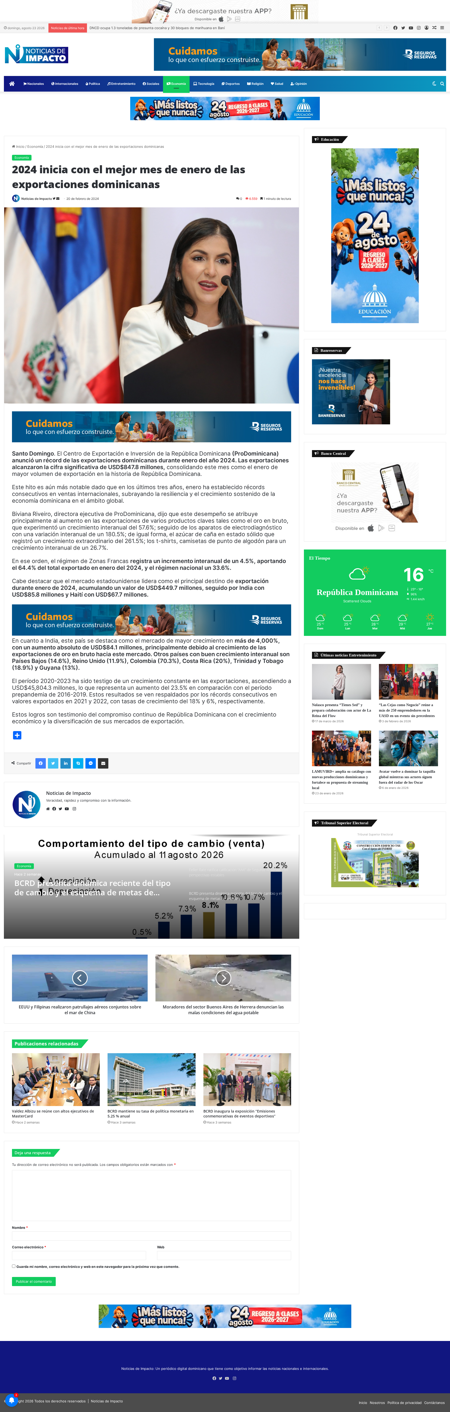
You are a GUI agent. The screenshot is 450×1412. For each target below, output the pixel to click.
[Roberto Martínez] (225, 11)
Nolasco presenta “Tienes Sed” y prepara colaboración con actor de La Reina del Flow (341, 710)
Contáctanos (434, 1403)
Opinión (301, 84)
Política (94, 84)
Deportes (232, 84)
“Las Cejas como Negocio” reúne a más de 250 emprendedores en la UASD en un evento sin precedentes (407, 710)
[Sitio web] (49, 809)
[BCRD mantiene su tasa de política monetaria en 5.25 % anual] (151, 1079)
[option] (151, 887)
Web (160, 1247)
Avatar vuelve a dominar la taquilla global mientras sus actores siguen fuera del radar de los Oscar (407, 777)
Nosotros (377, 1403)
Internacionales (66, 84)
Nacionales (35, 84)
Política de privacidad (405, 1403)
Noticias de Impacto (36, 199)
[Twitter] (62, 809)
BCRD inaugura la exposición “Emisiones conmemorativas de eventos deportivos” (239, 1114)
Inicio (19, 146)
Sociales (152, 84)
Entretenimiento (122, 84)
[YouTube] (68, 809)
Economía (178, 84)
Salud (278, 84)
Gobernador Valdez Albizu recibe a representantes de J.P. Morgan (144, 28)
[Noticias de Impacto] (36, 53)
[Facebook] (55, 809)
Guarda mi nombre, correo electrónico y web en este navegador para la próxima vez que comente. (97, 1266)
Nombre (20, 1227)
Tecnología (205, 84)
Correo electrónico (29, 1247)
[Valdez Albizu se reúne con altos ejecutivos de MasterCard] (56, 1079)
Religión (257, 84)
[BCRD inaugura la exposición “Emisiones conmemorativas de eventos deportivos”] (247, 1079)
